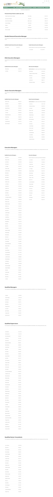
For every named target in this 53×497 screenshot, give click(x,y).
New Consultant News (41, 7)
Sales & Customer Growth (28, 7)
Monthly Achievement (19, 7)
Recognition (8, 9)
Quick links (47, 7)
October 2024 (6, 7)
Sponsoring (34, 7)
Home (14, 7)
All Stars (12, 9)
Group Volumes (17, 9)
